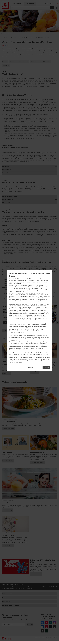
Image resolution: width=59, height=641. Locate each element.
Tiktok (54, 626)
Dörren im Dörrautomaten (9, 202)
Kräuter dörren (6, 173)
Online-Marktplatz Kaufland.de (10, 605)
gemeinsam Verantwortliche (37, 286)
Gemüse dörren (6, 169)
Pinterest (46, 626)
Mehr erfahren (6, 373)
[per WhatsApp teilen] (10, 46)
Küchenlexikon (25, 37)
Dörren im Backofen (7, 199)
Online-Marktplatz (16, 3)
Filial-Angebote (30, 3)
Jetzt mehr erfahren (36, 574)
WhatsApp (46, 630)
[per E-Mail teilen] (3, 46)
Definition (4, 61)
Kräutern (39, 155)
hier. (24, 332)
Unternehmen (6, 601)
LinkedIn (42, 626)
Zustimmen (46, 367)
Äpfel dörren (5, 65)
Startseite (4, 37)
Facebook (42, 622)
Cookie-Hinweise (53, 637)
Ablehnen (30, 367)
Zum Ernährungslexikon (8, 428)
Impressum (37, 637)
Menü (57, 3)
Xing (50, 622)
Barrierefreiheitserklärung (52, 639)
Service (4, 597)
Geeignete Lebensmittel (22, 61)
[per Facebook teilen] (5, 46)
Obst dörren (5, 166)
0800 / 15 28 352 (23, 584)
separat (25, 286)
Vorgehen (33, 61)
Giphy (42, 630)
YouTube (46, 622)
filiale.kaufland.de (7, 593)
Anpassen (38, 367)
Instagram (54, 622)
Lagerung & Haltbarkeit (44, 61)
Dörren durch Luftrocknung (9, 196)
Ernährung (14, 37)
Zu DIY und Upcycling (7, 545)
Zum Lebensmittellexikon (37, 462)
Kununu (50, 626)
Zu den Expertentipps (7, 461)
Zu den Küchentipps (7, 510)
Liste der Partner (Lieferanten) (17, 362)
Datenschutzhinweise (45, 637)
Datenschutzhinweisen (44, 331)
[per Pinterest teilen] (8, 46)
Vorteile (12, 61)
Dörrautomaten (19, 216)
